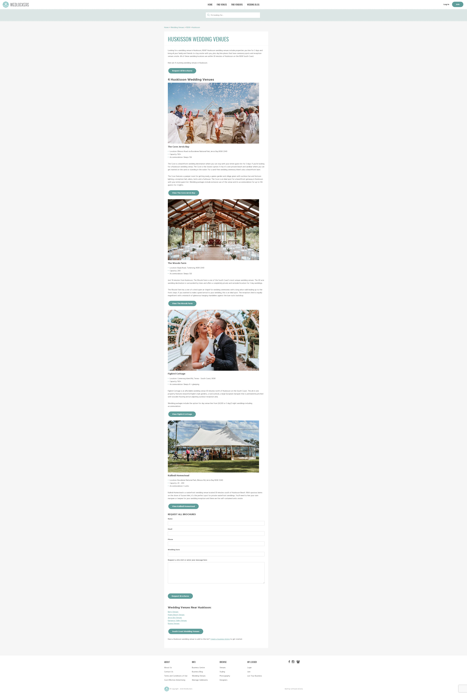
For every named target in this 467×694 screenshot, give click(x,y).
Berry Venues (173, 611)
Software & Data (297, 689)
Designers (223, 680)
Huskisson (196, 27)
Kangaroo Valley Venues (177, 620)
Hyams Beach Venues (176, 614)
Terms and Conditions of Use (175, 676)
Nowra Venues (174, 623)
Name (170, 519)
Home (166, 27)
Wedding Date (174, 549)
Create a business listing (220, 639)
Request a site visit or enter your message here (187, 560)
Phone (170, 539)
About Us (168, 667)
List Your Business (254, 676)
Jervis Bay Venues (175, 617)
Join (457, 4)
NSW (188, 27)
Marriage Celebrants (200, 680)
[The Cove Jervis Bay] (213, 143)
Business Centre (198, 667)
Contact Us (168, 671)
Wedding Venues (177, 27)
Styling (222, 671)
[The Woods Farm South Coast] (213, 259)
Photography (225, 676)
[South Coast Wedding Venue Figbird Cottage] (213, 370)
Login (249, 667)
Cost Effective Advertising (174, 680)
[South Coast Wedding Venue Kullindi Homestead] (213, 472)
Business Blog (197, 671)
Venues (223, 667)
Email (170, 529)
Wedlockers (15, 4)
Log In (446, 4)
